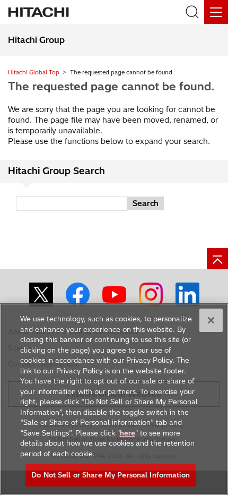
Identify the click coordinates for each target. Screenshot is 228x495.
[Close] (211, 320)
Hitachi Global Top (33, 72)
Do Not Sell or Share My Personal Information (110, 475)
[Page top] (217, 258)
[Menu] (216, 12)
